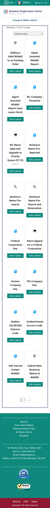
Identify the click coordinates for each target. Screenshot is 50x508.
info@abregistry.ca (27, 455)
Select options (15, 71)
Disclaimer (24, 435)
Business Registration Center (25, 11)
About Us (24, 422)
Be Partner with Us (24, 432)
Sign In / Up (42, 3)
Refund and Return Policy (24, 428)
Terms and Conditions (24, 425)
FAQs (26, 501)
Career (34, 501)
